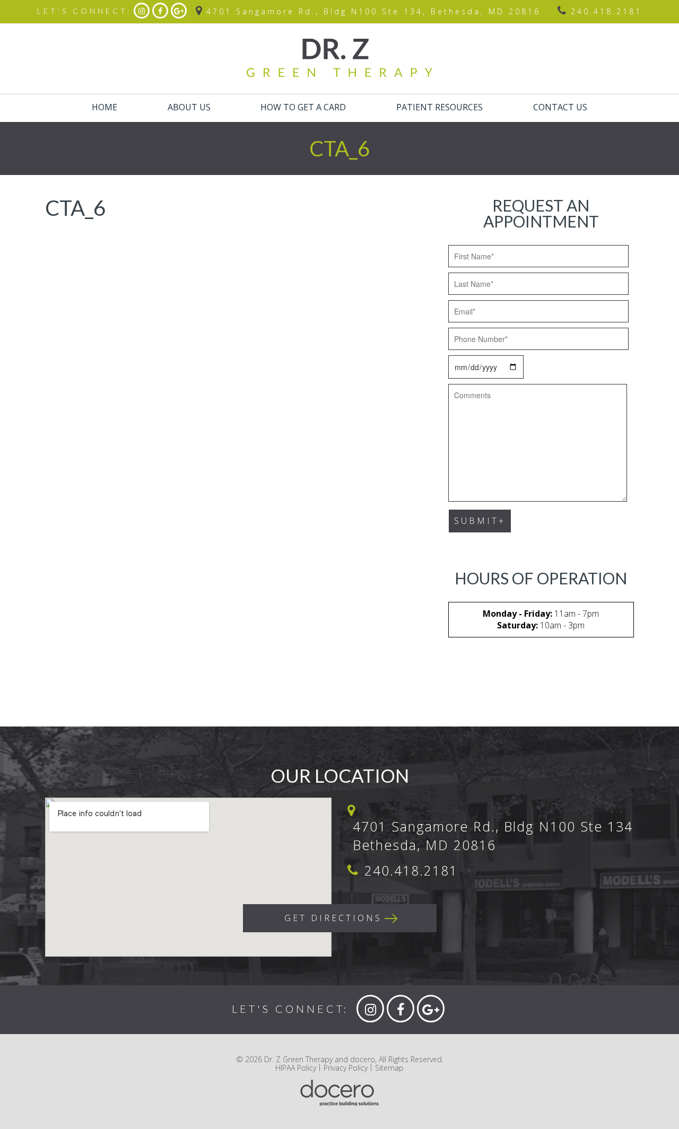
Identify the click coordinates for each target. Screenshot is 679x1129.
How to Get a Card (303, 107)
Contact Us (560, 107)
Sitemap (389, 1068)
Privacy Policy (346, 1068)
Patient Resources (439, 107)
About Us (189, 107)
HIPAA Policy (295, 1068)
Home (104, 107)
